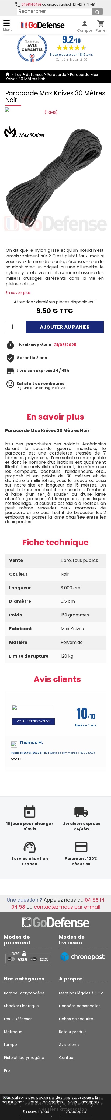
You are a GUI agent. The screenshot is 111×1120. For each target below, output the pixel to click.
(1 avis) (51, 112)
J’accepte (76, 1111)
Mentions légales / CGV (81, 993)
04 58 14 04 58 (31, 4)
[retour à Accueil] (7, 74)
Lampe (10, 1044)
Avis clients (57, 679)
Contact (67, 1057)
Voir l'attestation (33, 721)
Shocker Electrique (21, 1006)
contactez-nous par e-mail (67, 906)
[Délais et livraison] (82, 957)
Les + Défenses (18, 1019)
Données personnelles (79, 1006)
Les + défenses (29, 74)
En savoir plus (18, 292)
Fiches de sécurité (76, 1019)
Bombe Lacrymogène (24, 993)
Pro (7, 1070)
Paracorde (56, 74)
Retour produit (72, 1031)
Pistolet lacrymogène (24, 1057)
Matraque (13, 1031)
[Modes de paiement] (27, 958)
